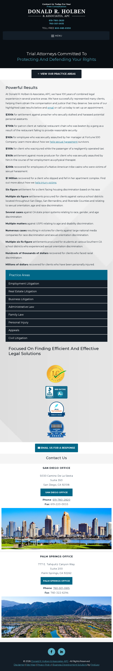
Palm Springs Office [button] (56, 580)
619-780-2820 (56, 20)
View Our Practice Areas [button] (58, 73)
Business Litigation (21, 299)
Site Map (30, 664)
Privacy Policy (44, 664)
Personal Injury (18, 322)
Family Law (16, 314)
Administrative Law (21, 306)
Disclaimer (19, 664)
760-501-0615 (56, 23)
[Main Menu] (56, 35)
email (51, 107)
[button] (110, 650)
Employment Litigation (24, 283)
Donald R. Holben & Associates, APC (49, 661)
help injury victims (45, 182)
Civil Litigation (18, 338)
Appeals (14, 330)
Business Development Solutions (70, 664)
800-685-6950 (63, 28)
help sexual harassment (64, 141)
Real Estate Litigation (23, 291)
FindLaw (94, 664)
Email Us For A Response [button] (58, 447)
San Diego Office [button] (56, 492)
